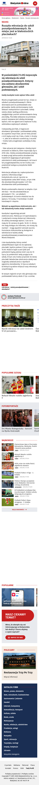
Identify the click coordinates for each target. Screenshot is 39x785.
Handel (7, 702)
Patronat (25, 765)
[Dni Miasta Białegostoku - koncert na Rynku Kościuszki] (17, 418)
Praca (33, 765)
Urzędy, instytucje (11, 747)
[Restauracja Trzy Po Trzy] (19, 661)
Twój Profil (30, 768)
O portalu (8, 765)
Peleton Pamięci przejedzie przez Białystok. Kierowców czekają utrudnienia (25, 483)
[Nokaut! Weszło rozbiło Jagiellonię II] (17, 385)
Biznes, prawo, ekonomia (14, 691)
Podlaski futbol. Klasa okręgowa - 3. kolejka (22, 501)
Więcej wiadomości (18, 509)
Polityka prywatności (12, 774)
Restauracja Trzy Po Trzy (18, 672)
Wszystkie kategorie (11, 754)
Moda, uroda (9, 717)
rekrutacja (5, 287)
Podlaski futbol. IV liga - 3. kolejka (24, 474)
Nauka (22, 18)
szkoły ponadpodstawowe (19, 287)
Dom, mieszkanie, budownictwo (16, 695)
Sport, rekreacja (10, 739)
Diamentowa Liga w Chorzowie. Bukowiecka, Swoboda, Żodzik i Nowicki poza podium (26, 446)
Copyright (5, 776)
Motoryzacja (9, 721)
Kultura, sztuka (10, 713)
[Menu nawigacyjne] (35, 3)
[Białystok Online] (19, 3)
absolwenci (6, 289)
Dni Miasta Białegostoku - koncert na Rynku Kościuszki (17, 430)
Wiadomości (15, 18)
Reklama (7, 732)
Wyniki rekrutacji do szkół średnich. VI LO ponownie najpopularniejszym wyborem (17, 330)
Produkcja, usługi (11, 728)
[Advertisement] (19, 352)
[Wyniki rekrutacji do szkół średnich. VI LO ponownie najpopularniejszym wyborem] (17, 318)
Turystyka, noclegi (11, 743)
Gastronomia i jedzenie (13, 699)
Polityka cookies (28, 774)
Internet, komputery (12, 706)
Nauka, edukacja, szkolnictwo (16, 725)
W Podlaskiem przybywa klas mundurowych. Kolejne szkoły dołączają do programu (26, 492)
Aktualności (18, 487)
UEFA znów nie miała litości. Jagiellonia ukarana (25, 464)
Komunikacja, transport (13, 710)
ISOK (22, 768)
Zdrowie (7, 750)
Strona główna (6, 18)
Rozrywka (7, 736)
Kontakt (8, 768)
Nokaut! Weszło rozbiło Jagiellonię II (17, 397)
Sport (16, 450)
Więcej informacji (11, 677)
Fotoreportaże (10, 406)
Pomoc (15, 768)
